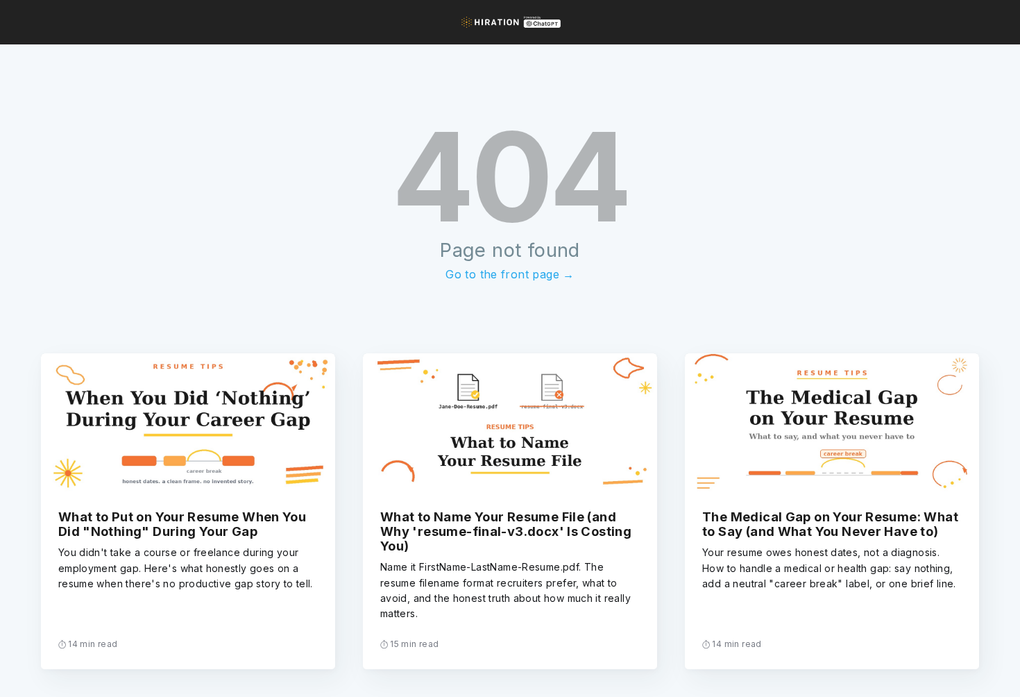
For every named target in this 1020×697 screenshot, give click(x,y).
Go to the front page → (509, 274)
